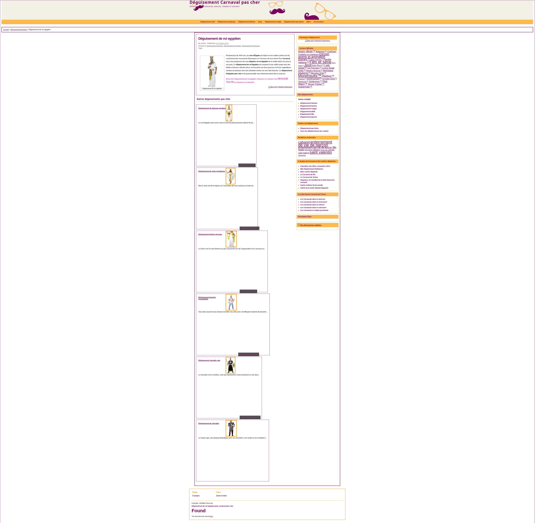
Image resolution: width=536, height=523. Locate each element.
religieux (316, 150)
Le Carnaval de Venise (309, 177)
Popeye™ (302, 79)
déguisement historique (251, 46)
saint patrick (303, 153)
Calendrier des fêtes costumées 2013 (315, 166)
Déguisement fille (307, 114)
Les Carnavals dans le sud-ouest (313, 208)
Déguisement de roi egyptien (219, 38)
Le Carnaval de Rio (307, 175)
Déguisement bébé (307, 112)
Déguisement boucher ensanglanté (207, 298)
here (211, 516)
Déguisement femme (308, 106)
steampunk (302, 155)
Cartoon (331, 51)
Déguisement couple (308, 109)
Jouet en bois (221, 496)
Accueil (6, 30)
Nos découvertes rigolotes (310, 225)
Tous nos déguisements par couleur (314, 131)
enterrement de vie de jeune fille (317, 147)
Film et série (320, 62)
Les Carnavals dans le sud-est (312, 205)
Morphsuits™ (309, 76)
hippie (301, 149)
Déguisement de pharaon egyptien (212, 108)
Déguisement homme (19, 30)
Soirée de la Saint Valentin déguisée (314, 188)
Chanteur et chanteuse (308, 54)
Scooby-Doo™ (329, 79)
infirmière (308, 150)
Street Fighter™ (316, 84)
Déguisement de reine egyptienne (211, 171)
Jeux (308, 65)
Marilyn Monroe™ (314, 71)
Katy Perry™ (318, 65)
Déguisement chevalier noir (209, 360)
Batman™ (321, 51)
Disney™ (304, 59)
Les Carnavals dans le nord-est (312, 199)
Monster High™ (318, 73)
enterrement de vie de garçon (315, 143)
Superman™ (305, 86)
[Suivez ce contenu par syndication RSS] (299, 225)
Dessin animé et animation (313, 55)
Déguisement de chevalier (208, 423)
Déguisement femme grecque (210, 234)
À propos (196, 496)
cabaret (304, 142)
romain (331, 150)
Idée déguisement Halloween (311, 169)
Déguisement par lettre (309, 128)
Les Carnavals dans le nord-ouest (313, 202)
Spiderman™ (315, 81)
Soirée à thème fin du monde (311, 185)
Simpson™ (303, 82)
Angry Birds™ (306, 51)
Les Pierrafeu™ (314, 68)
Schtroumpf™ (314, 78)
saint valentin (321, 152)
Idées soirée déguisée (309, 172)
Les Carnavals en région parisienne (314, 210)
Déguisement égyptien (232, 46)
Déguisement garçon (308, 117)
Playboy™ (328, 76)
